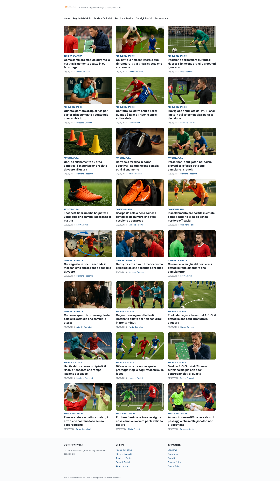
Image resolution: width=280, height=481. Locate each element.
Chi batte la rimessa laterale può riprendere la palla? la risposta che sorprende (139, 63)
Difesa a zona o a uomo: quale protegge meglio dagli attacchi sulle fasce (140, 370)
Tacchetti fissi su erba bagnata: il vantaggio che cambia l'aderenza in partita (87, 216)
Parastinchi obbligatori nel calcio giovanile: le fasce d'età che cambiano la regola (190, 165)
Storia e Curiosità (103, 18)
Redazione (173, 454)
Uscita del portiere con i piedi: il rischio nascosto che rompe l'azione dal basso (85, 370)
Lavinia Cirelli (134, 122)
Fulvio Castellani (135, 71)
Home (67, 18)
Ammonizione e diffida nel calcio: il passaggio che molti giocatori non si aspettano (191, 421)
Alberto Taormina (84, 327)
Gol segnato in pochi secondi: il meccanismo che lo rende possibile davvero (87, 268)
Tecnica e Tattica (124, 18)
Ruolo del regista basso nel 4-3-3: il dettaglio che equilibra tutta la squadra (192, 319)
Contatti (171, 458)
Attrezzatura (161, 18)
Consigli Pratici (144, 18)
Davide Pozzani (83, 71)
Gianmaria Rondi (187, 225)
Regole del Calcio (82, 18)
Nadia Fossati (186, 71)
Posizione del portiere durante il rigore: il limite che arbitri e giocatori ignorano (192, 63)
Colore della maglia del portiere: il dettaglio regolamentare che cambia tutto (190, 268)
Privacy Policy (174, 462)
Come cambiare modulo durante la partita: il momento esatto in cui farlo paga (87, 63)
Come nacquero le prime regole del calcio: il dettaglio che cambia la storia (87, 319)
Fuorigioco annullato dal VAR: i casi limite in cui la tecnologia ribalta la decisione (191, 114)
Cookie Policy (174, 466)
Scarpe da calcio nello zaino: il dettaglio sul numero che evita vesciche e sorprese (136, 216)
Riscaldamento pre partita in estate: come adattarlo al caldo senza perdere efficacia (192, 216)
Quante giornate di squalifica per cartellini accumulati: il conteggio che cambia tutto (86, 114)
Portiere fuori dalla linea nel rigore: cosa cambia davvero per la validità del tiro (139, 421)
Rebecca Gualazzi (84, 122)
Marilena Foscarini (84, 174)
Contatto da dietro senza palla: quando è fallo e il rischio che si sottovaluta (137, 114)
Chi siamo (172, 450)
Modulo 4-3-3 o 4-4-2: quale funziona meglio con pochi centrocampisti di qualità (187, 370)
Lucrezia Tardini (187, 122)
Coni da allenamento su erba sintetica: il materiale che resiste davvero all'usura (85, 165)
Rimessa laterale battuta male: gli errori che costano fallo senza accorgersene (86, 421)
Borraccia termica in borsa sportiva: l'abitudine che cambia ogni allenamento (137, 165)
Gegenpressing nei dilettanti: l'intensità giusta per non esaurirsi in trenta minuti (139, 319)
